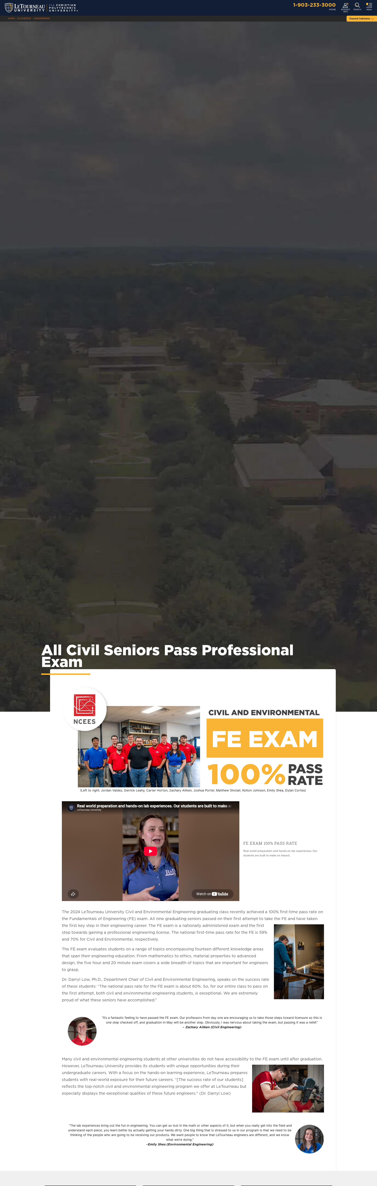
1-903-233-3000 (314, 5)
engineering (42, 18)
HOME (11, 18)
